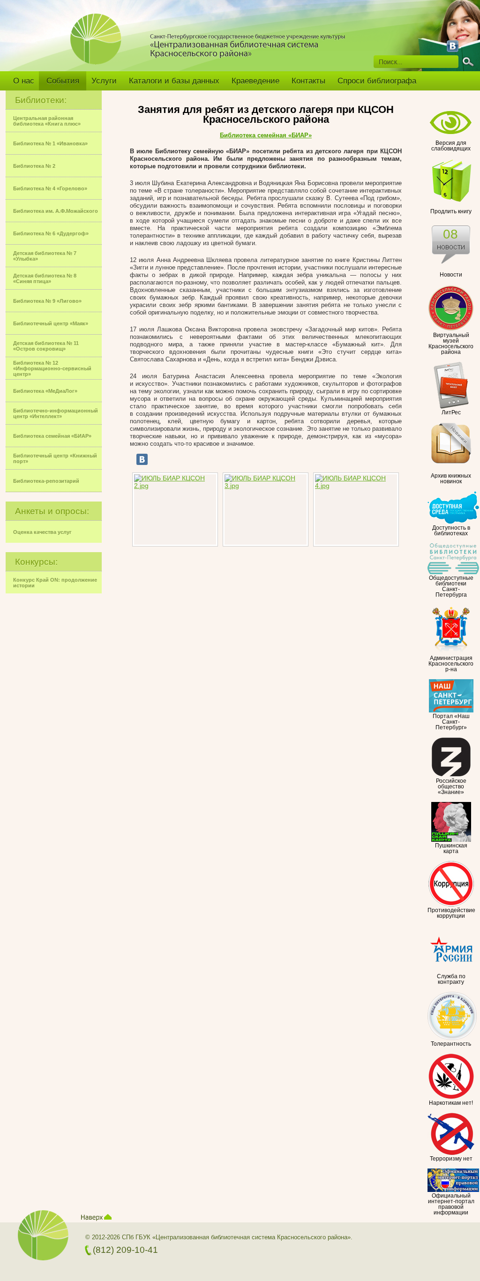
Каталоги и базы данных (174, 80)
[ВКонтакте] (142, 459)
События (62, 80)
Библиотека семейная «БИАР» (266, 135)
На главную (99, 45)
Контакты (308, 80)
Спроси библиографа (377, 80)
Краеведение (255, 80)
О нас (23, 80)
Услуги (104, 80)
